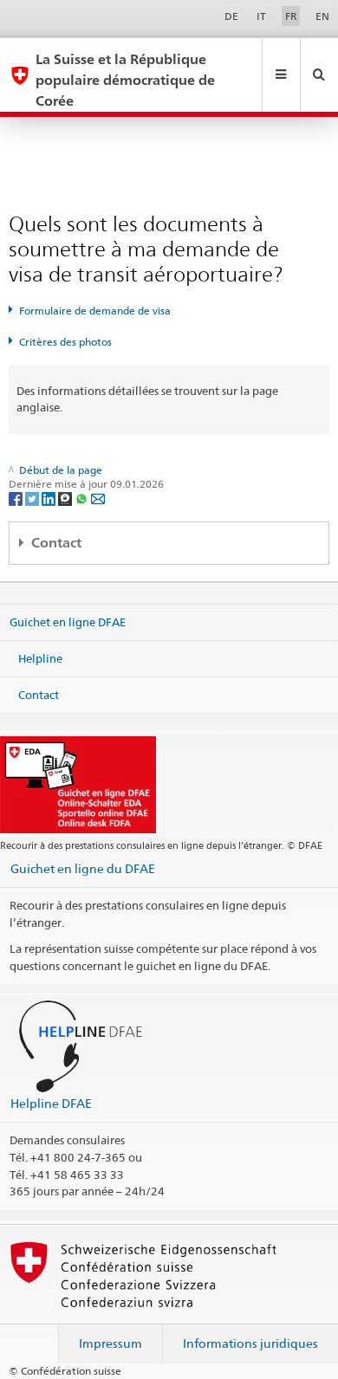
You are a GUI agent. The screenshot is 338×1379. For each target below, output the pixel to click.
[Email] (98, 497)
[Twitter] (33, 497)
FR (291, 16)
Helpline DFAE (51, 1103)
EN (322, 16)
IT (261, 16)
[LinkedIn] (50, 497)
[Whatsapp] (83, 497)
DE (231, 16)
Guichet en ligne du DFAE (82, 868)
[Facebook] (17, 497)
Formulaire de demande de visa (95, 310)
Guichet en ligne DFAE (68, 622)
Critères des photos (65, 341)
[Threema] (66, 497)
